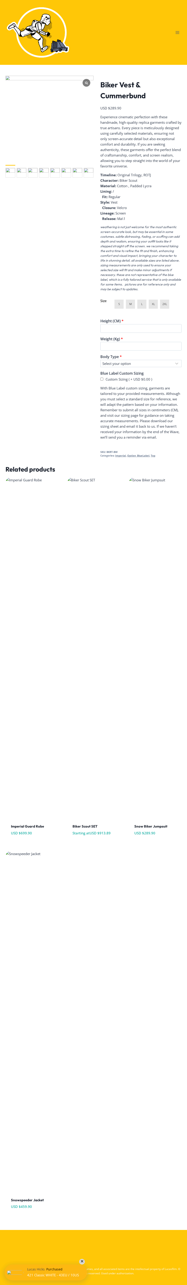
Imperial (120, 455)
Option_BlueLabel (138, 455)
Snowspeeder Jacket (27, 1200)
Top (153, 455)
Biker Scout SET (85, 826)
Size (103, 300)
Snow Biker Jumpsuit (150, 826)
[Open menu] (177, 32)
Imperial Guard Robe (27, 826)
